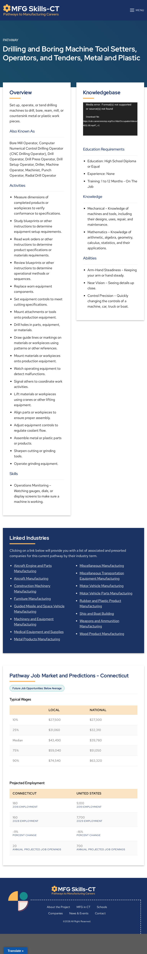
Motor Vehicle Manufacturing (101, 586)
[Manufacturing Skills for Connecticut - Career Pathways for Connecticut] (31, 10)
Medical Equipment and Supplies (39, 632)
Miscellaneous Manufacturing (102, 565)
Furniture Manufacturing (32, 598)
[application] (110, 119)
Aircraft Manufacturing (31, 578)
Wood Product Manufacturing (102, 633)
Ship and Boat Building (97, 613)
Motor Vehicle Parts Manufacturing (106, 593)
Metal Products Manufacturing (37, 639)
